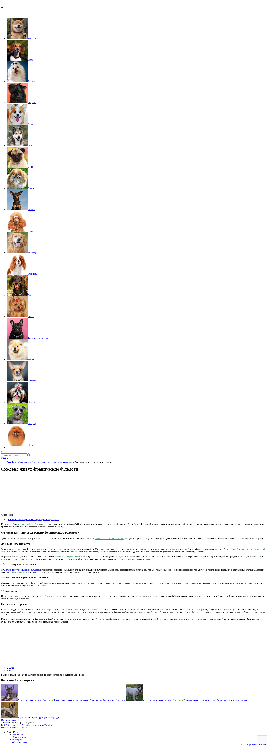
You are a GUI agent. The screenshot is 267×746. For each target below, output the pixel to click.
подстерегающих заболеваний (109, 538)
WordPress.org (18, 734)
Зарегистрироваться (250, 744)
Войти (263, 744)
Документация (19, 737)
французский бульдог (28, 524)
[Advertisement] (84, 494)
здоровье (11, 670)
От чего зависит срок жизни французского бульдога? (33, 519)
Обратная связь (8, 720)
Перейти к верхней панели (14, 727)
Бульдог (10, 667)
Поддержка (17, 739)
